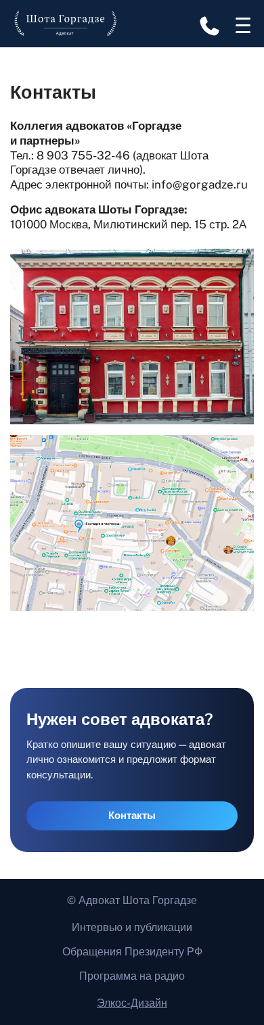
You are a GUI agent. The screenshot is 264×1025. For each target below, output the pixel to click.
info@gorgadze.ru (200, 184)
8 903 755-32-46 (83, 155)
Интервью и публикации (132, 927)
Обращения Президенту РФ (132, 951)
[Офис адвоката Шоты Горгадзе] (132, 522)
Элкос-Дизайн (132, 1003)
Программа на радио (132, 976)
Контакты (132, 815)
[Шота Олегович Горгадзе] (65, 23)
